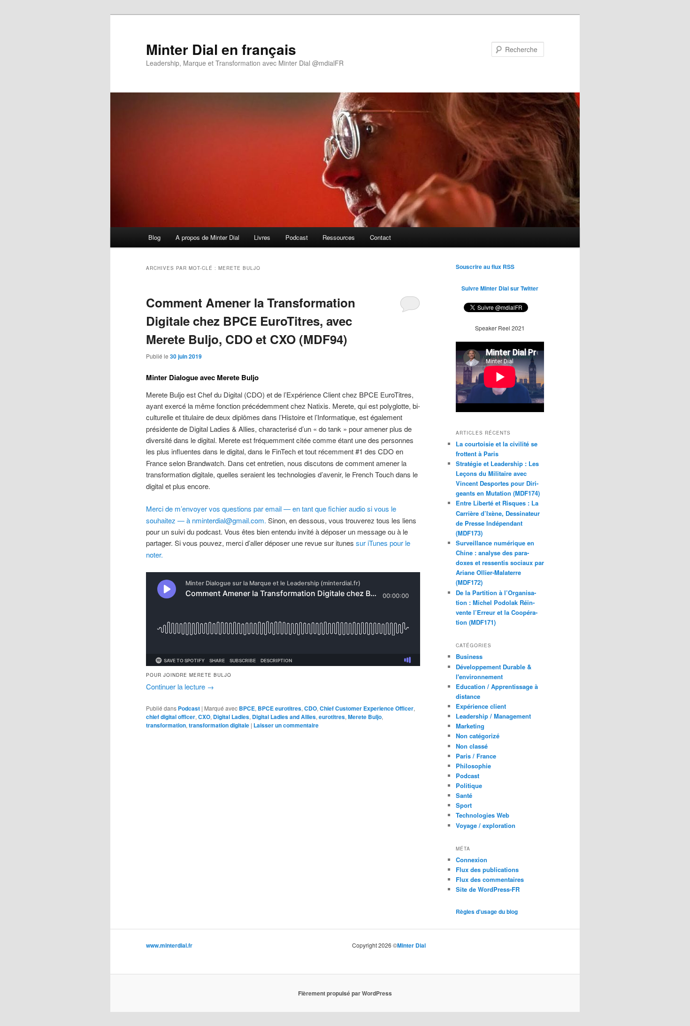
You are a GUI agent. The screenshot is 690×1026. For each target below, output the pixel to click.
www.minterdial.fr (169, 945)
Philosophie (473, 765)
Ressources (338, 237)
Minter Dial (411, 945)
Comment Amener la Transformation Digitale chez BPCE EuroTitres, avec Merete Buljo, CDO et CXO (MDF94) (250, 321)
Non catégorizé (477, 735)
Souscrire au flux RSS (485, 266)
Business (469, 656)
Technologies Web (482, 815)
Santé (464, 795)
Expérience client (481, 706)
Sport (464, 805)
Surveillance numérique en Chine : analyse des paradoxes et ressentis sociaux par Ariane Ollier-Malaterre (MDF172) (500, 562)
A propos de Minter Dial (207, 237)
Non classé (472, 746)
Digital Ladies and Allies (284, 716)
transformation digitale (219, 725)
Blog (154, 237)
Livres (262, 237)
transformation (166, 725)
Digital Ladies (231, 716)
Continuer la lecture (180, 686)
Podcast (296, 237)
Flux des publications (487, 869)
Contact (380, 237)
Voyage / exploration (485, 825)
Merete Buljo (365, 716)
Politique (469, 785)
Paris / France (476, 755)
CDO (310, 708)
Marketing (470, 725)
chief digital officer (170, 716)
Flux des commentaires (490, 879)
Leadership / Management (493, 716)
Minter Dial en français (221, 49)
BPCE (247, 708)
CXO (204, 716)
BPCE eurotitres (279, 708)
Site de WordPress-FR (488, 889)
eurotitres (332, 716)
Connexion (471, 859)
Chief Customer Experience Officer (367, 708)
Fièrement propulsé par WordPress (345, 993)
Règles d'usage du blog (487, 911)
